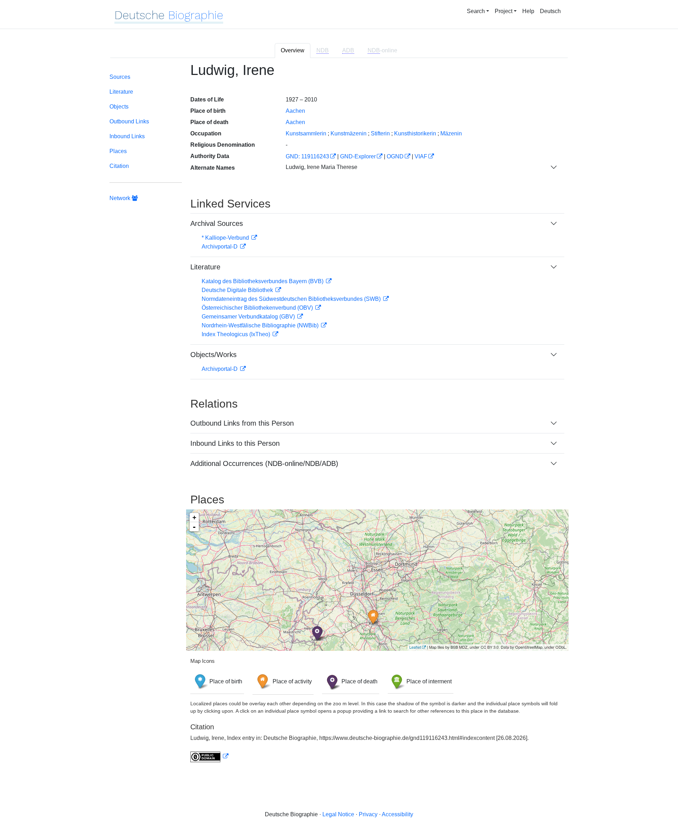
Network (120, 198)
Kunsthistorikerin (415, 133)
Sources (119, 77)
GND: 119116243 (307, 156)
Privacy (368, 814)
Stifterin (380, 133)
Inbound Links (127, 136)
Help (528, 11)
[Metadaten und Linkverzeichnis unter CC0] (209, 756)
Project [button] (503, 11)
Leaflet (415, 647)
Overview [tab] (292, 50)
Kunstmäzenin (349, 133)
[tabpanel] (339, 416)
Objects (119, 107)
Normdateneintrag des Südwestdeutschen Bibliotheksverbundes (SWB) (292, 299)
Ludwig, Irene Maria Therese (321, 167)
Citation (119, 166)
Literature (121, 92)
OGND (395, 156)
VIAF (421, 156)
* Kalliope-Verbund (226, 238)
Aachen (295, 111)
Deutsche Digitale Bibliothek (238, 290)
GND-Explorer (358, 156)
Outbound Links (129, 121)
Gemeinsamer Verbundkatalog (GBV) (249, 317)
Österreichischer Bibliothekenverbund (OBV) (258, 308)
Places (118, 151)
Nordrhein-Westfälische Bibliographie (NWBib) (261, 325)
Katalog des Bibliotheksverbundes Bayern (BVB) (263, 281)
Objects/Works (213, 354)
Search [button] (476, 11)
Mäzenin (451, 133)
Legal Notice (338, 814)
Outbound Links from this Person (242, 423)
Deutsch (550, 11)
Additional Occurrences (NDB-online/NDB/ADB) (264, 463)
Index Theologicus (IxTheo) (237, 334)
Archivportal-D (220, 247)
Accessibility (397, 814)
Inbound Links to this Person (235, 443)
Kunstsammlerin (306, 133)
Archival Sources (216, 223)
